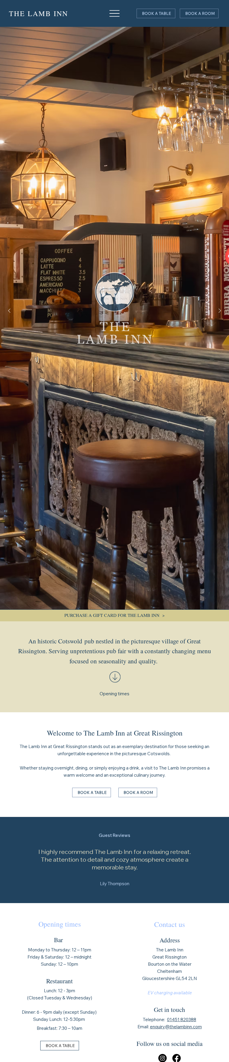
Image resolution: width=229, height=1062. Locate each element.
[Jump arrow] (114, 684)
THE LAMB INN (38, 13)
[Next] (220, 310)
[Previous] (9, 310)
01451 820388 (181, 1019)
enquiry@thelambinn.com (176, 1027)
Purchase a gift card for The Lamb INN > (114, 615)
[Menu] (114, 13)
